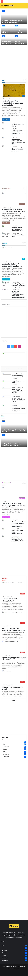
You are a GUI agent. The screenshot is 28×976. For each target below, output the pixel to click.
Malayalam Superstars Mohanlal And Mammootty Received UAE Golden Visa (18, 539)
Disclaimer (10, 968)
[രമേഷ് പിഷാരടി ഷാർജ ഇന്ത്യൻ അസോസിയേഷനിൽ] (3, 529)
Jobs (4, 744)
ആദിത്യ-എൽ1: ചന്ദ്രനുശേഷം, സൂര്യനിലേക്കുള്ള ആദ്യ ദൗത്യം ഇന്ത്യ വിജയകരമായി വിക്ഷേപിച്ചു (18, 294)
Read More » (6, 119)
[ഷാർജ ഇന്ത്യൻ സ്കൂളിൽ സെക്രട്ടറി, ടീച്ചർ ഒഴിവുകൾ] (14, 426)
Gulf (3, 11)
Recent (7, 368)
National (5, 751)
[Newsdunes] (9, 5)
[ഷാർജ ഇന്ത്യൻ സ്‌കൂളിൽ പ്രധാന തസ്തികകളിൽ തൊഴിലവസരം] (14, 440)
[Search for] (26, 6)
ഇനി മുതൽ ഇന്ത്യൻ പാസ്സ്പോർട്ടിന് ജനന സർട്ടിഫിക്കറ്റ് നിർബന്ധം (18, 229)
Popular (20, 368)
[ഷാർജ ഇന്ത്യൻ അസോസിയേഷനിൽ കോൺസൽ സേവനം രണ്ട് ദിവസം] (7, 40)
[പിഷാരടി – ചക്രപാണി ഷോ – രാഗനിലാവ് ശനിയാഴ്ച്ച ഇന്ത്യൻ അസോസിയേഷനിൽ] (3, 520)
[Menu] (2, 6)
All (17, 80)
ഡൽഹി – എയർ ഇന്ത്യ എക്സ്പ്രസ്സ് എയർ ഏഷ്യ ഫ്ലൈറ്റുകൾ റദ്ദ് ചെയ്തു (18, 285)
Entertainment (6, 756)
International (6, 746)
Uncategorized (6, 754)
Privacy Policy (17, 968)
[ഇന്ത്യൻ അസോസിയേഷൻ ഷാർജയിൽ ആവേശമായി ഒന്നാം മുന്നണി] (20, 40)
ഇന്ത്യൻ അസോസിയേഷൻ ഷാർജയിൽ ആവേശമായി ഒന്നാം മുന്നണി (19, 149)
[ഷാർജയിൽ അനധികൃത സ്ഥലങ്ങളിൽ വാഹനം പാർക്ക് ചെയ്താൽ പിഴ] (14, 17)
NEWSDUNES (22, 966)
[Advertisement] (14, 61)
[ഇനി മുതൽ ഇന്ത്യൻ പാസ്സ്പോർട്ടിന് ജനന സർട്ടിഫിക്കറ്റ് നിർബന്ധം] (3, 226)
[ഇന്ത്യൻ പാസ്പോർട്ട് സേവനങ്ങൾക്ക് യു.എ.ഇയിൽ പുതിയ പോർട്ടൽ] (20, 29)
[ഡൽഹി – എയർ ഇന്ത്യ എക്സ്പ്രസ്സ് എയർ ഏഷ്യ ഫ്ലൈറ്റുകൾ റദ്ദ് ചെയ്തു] (6, 284)
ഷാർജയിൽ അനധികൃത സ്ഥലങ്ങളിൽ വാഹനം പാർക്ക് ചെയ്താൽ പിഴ (12, 103)
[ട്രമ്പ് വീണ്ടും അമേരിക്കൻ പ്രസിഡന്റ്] (6, 235)
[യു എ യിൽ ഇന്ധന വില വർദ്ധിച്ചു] (7, 29)
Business (5, 749)
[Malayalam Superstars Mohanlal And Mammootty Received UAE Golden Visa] (3, 536)
